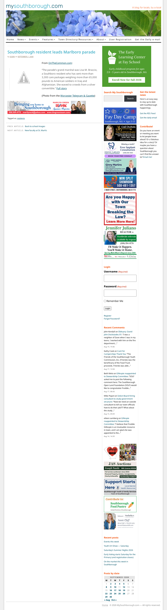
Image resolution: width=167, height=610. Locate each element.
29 (106, 596)
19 (124, 590)
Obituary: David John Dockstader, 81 (118, 333)
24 (115, 593)
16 (111, 590)
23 (111, 593)
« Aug (107, 600)
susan (12, 56)
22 (106, 593)
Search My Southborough (118, 92)
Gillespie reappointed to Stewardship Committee (120, 375)
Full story (61, 88)
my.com (34, 5)
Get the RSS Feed (147, 113)
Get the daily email (148, 117)
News (20, 39)
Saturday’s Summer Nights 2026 (118, 550)
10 (115, 587)
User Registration (120, 39)
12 (124, 587)
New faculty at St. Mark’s (36, 130)
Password (115, 286)
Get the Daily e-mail (147, 39)
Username (116, 271)
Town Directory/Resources (75, 39)
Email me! (147, 157)
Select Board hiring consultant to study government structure (119, 398)
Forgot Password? (112, 318)
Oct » (114, 600)
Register (107, 315)
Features (47, 39)
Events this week (111, 541)
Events (33, 39)
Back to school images (35, 126)
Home (10, 39)
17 (115, 590)
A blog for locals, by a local (146, 7)
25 (119, 593)
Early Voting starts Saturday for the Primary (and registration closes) (120, 556)
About (100, 39)
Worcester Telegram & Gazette (77, 95)
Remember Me (114, 301)
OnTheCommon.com (60, 63)
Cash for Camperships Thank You (115, 352)
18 (119, 590)
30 (111, 596)
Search (130, 98)
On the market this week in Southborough (116, 563)
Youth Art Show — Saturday (116, 545)
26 (124, 593)
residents (21, 118)
